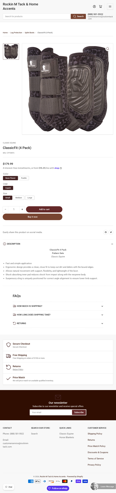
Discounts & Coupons (98, 452)
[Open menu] (110, 6)
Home (5, 33)
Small (7, 198)
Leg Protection (16, 33)
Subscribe (79, 412)
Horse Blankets (66, 437)
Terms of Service (96, 458)
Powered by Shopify (75, 476)
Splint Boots (29, 33)
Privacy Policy (94, 465)
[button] (103, 487)
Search (80, 16)
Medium (18, 198)
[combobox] (44, 16)
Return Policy (18, 369)
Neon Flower (10, 178)
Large (29, 198)
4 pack (8, 188)
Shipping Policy (95, 433)
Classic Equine (9, 143)
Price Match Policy (96, 446)
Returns (91, 440)
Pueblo (24, 178)
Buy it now (32, 217)
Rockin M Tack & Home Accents (20, 6)
